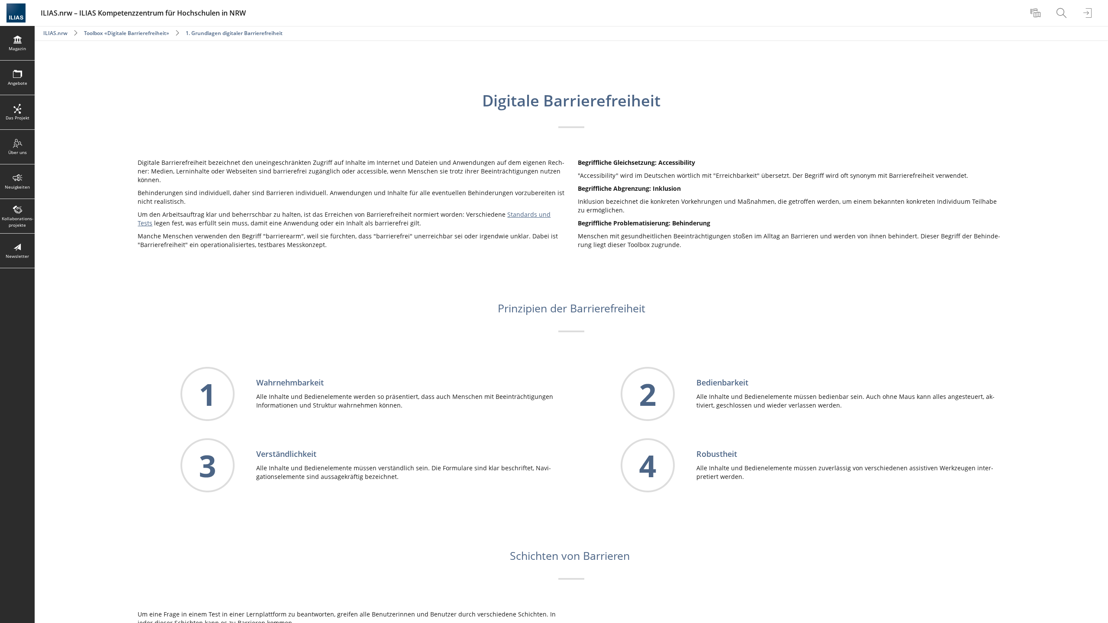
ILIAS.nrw (55, 33)
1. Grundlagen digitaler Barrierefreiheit (234, 33)
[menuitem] (1037, 13)
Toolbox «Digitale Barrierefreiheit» (126, 33)
